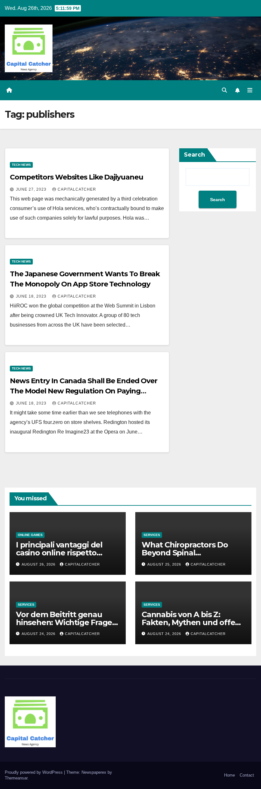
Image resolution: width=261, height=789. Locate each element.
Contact (247, 775)
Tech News (21, 164)
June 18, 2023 (32, 296)
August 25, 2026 (164, 564)
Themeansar (16, 778)
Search (194, 154)
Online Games (30, 535)
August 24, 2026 (39, 634)
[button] (224, 90)
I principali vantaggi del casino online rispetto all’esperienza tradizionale (64, 552)
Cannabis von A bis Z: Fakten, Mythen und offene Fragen (193, 622)
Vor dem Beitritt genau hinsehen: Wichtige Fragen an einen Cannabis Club (66, 622)
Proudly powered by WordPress (34, 772)
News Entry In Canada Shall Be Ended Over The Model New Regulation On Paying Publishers (83, 391)
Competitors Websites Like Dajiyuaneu (76, 177)
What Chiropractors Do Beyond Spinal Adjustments (185, 552)
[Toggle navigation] (249, 90)
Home (229, 775)
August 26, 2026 (39, 564)
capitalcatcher (77, 189)
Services (152, 535)
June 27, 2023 (32, 189)
